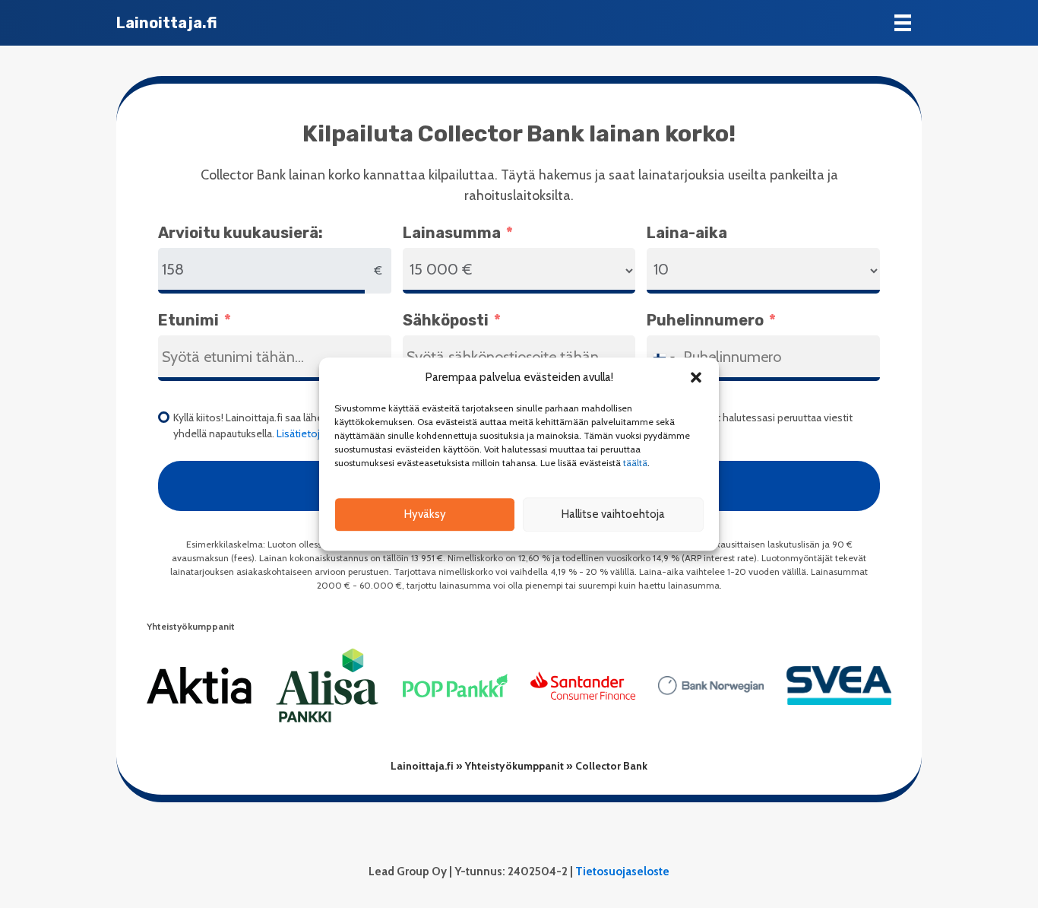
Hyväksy (425, 514)
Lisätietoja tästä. (315, 433)
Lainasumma (452, 233)
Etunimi (188, 320)
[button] (696, 378)
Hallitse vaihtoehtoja (613, 514)
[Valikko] (903, 23)
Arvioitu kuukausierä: (240, 233)
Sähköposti (446, 320)
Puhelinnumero (705, 320)
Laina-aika (687, 233)
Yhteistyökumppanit (514, 766)
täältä (635, 462)
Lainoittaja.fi (422, 766)
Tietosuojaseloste (622, 871)
